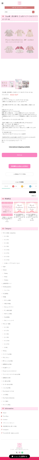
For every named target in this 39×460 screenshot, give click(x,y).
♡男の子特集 (7, 303)
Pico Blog (5, 416)
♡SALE (5, 270)
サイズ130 (6, 260)
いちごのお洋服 (6, 387)
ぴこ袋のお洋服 (6, 381)
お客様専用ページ (7, 283)
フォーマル (7, 290)
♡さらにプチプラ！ (9, 307)
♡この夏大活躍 (8, 310)
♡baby (6, 273)
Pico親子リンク (6, 367)
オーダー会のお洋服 (8, 384)
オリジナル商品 (6, 404)
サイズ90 (6, 246)
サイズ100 (6, 249)
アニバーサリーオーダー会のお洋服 (11, 374)
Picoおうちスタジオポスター (10, 371)
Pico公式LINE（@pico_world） (11, 433)
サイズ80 (6, 243)
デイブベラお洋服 (7, 354)
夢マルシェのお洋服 (8, 361)
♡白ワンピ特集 (8, 313)
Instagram (5, 429)
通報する (34, 195)
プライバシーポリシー (8, 423)
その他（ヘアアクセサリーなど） (12, 263)
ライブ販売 (5, 401)
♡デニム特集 (7, 300)
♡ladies (6, 280)
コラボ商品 (5, 394)
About (4, 412)
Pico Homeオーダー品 (8, 391)
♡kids (5, 276)
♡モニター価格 (6, 323)
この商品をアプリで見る (19, 174)
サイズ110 (6, 253)
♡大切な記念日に (7, 286)
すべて (6, 186)
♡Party (5, 350)
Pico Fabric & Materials (8, 398)
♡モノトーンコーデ (9, 320)
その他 (5, 347)
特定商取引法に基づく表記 (10, 426)
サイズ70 (6, 239)
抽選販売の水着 (6, 377)
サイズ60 (6, 236)
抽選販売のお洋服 (7, 364)
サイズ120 (6, 256)
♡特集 (4, 297)
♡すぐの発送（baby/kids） (9, 233)
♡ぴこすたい (6, 357)
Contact (5, 419)
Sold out (19, 155)
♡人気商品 (5, 293)
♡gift (4, 266)
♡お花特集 (7, 317)
